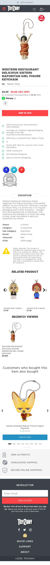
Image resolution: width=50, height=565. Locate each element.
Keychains (25, 231)
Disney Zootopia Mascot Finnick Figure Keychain (25, 427)
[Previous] (2, 410)
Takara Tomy (26, 234)
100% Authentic (27, 2)
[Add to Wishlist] (5, 103)
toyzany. (29, 559)
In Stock (24, 225)
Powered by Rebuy (25, 447)
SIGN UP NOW (25, 500)
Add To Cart (25, 113)
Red (22, 237)
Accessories (26, 228)
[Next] (5, 290)
